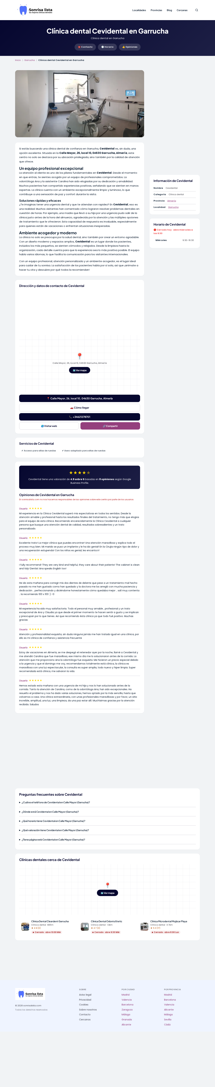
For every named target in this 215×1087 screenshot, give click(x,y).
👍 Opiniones (129, 46)
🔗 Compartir (110, 425)
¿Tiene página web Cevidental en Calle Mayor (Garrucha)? (53, 839)
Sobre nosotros (88, 1009)
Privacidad (85, 999)
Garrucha (29, 60)
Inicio (18, 60)
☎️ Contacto (85, 46)
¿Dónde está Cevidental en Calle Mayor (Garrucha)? (50, 811)
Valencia (127, 999)
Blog (169, 10)
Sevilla (167, 1019)
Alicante (126, 1024)
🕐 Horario (107, 46)
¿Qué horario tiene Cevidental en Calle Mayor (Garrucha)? (53, 820)
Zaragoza (127, 1009)
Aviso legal (85, 994)
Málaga (126, 1014)
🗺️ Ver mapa (80, 370)
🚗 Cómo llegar (79, 407)
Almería (171, 200)
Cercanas (182, 10)
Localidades (139, 10)
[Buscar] (197, 10)
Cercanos (85, 1019)
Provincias (156, 10)
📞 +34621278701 (79, 416)
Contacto (85, 1014)
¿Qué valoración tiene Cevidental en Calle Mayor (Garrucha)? (55, 830)
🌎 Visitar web (49, 425)
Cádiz (167, 1024)
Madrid (126, 994)
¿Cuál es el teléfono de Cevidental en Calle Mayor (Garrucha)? (56, 802)
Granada (127, 1019)
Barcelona (127, 1004)
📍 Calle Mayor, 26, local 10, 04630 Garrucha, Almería (80, 398)
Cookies (83, 1004)
